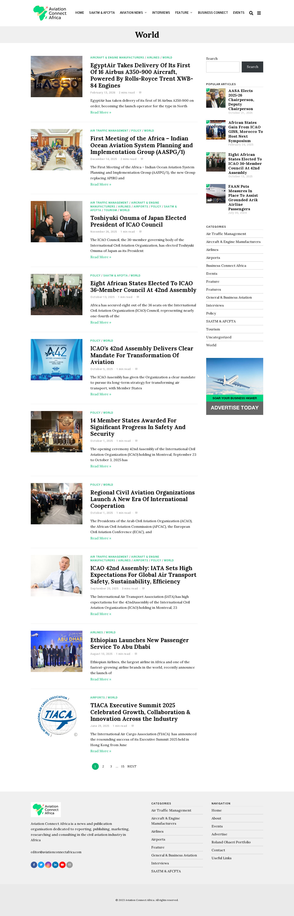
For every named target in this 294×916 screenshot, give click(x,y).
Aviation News (131, 13)
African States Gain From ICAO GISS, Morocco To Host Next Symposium (245, 131)
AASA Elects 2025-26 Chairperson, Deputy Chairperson (241, 99)
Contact (218, 850)
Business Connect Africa (226, 265)
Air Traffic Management (109, 131)
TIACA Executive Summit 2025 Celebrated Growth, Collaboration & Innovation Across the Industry (140, 712)
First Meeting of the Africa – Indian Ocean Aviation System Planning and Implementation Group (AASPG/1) (141, 145)
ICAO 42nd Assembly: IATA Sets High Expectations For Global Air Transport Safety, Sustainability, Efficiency (143, 575)
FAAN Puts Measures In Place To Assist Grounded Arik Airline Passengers (243, 198)
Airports (141, 207)
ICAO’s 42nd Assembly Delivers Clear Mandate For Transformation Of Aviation (141, 355)
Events (238, 13)
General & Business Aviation (229, 297)
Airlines (153, 58)
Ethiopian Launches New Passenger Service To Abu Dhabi (139, 643)
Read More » (100, 112)
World (167, 58)
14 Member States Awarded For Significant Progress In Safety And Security (138, 427)
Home (79, 13)
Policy (136, 131)
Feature (182, 13)
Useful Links (222, 858)
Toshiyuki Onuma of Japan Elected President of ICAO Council (138, 221)
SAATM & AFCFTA (102, 13)
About (216, 818)
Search (212, 58)
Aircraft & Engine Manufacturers (117, 58)
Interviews (161, 13)
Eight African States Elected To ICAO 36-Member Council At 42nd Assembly (143, 286)
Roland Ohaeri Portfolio (231, 842)
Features (213, 289)
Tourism (110, 210)
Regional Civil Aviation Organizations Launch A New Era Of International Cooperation (142, 499)
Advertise (219, 834)
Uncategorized (218, 337)
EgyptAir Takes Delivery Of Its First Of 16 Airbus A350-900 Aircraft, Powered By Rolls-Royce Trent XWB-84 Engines (141, 75)
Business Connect (213, 13)
